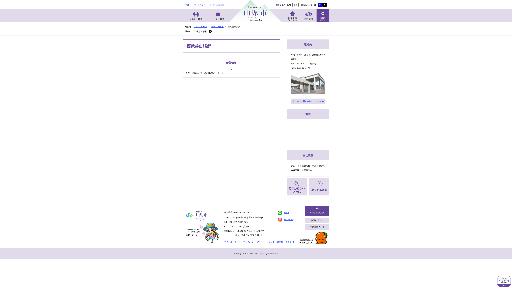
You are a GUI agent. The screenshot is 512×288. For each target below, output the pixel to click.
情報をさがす (323, 19)
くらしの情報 (196, 19)
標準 (295, 5)
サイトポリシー (231, 242)
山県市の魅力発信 (292, 19)
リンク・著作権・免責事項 (281, 242)
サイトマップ (199, 5)
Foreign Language (216, 5)
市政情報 (308, 19)
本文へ (188, 5)
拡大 (289, 5)
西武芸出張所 (200, 31)
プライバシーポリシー (253, 242)
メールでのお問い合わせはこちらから (308, 101)
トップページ (200, 26)
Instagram (288, 219)
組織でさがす (217, 26)
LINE (286, 212)
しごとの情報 (218, 19)
